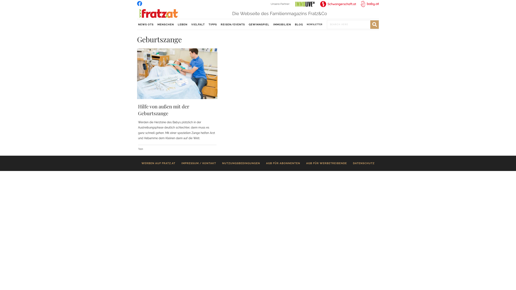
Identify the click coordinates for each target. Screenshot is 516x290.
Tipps (213, 24)
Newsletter (314, 24)
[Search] (374, 24)
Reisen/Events (233, 24)
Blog (299, 24)
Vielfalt (198, 24)
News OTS (146, 24)
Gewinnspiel (259, 24)
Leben (182, 24)
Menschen (165, 24)
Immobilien (282, 24)
